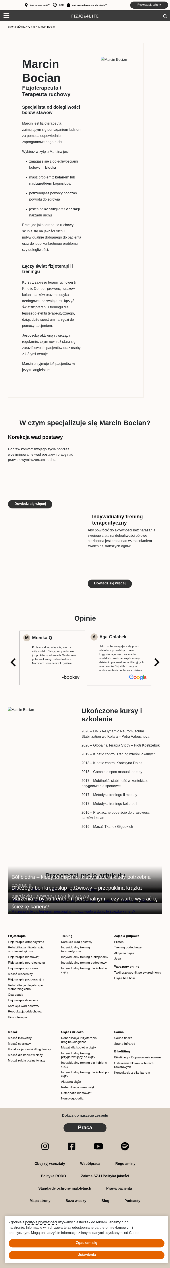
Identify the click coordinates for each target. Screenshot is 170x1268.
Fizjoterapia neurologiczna (26, 962)
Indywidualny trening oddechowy (84, 962)
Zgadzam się (86, 1243)
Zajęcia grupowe (126, 936)
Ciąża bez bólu (124, 978)
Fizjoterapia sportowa (23, 968)
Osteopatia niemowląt (76, 1093)
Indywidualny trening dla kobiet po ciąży (85, 1074)
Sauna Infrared (124, 1043)
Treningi (67, 936)
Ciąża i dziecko (72, 1032)
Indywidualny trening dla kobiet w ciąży (84, 970)
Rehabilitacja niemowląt (77, 1087)
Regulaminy (125, 1164)
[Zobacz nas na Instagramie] (45, 1146)
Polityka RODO (53, 1176)
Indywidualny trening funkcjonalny (84, 957)
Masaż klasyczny (20, 1038)
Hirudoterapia (17, 1017)
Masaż (12, 1032)
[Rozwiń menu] (5, 15)
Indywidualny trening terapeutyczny (117, 519)
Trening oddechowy (128, 947)
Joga (117, 958)
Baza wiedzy (76, 1201)
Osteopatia (15, 994)
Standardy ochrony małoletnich (64, 1188)
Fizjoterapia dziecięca (23, 1000)
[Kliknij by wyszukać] (165, 15)
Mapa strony (40, 1201)
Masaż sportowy (19, 1043)
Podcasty (132, 1201)
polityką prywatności (41, 1222)
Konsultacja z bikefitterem (132, 1072)
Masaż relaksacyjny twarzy (26, 1060)
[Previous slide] (13, 662)
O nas (31, 26)
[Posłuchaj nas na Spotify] (125, 1146)
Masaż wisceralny (20, 974)
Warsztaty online (126, 966)
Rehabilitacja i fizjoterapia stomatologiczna (26, 987)
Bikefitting (122, 1051)
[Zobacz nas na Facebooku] (71, 1146)
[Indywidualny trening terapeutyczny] (45, 551)
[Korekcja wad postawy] (125, 471)
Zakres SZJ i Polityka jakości (105, 1176)
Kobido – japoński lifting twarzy (29, 1049)
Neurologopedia (72, 1098)
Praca (85, 1127)
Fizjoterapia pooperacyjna (26, 979)
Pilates (119, 942)
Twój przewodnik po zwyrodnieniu (137, 972)
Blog (105, 1201)
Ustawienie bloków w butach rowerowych (134, 1065)
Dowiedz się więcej (30, 504)
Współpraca (90, 1164)
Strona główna (16, 26)
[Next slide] (156, 662)
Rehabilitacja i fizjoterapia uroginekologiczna (26, 949)
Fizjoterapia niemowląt (23, 957)
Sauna (119, 1032)
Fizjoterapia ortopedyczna (26, 942)
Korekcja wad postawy (35, 437)
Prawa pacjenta (119, 1188)
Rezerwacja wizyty (149, 4)
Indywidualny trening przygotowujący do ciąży (78, 1055)
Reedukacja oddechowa (25, 1011)
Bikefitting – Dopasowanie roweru (137, 1057)
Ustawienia (86, 1255)
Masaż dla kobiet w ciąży (25, 1055)
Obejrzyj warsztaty (50, 1164)
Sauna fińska (123, 1038)
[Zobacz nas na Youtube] (98, 1146)
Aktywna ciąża (124, 953)
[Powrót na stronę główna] (85, 15)
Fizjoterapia (17, 936)
